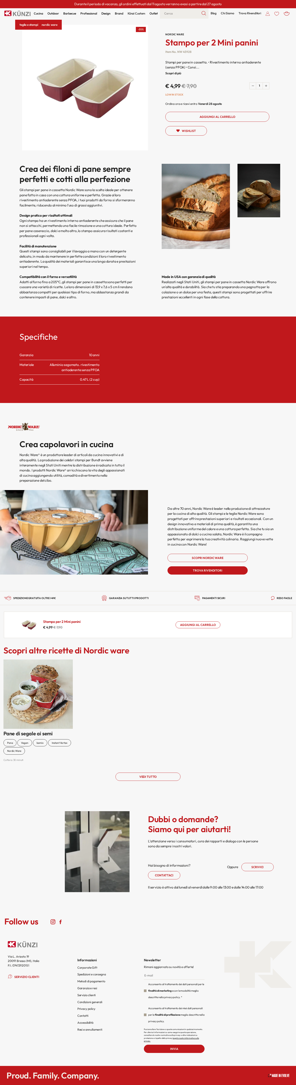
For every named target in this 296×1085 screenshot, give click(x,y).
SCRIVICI (257, 867)
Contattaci (164, 875)
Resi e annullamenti (89, 1029)
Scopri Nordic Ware (207, 558)
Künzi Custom (136, 13)
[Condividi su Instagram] (53, 921)
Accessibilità (85, 1023)
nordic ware (49, 25)
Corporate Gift (87, 968)
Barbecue (69, 13)
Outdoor (53, 13)
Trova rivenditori (207, 570)
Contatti (82, 1016)
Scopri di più (173, 73)
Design (106, 13)
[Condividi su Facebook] (60, 921)
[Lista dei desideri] (276, 13)
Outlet (154, 13)
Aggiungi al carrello (198, 625)
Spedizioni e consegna (91, 974)
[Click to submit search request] (203, 13)
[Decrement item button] (253, 86)
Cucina (38, 13)
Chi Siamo (227, 13)
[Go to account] (267, 13)
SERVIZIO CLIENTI (26, 977)
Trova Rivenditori (250, 13)
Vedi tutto (148, 777)
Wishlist (189, 131)
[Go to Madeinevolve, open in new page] (278, 1075)
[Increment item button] (266, 86)
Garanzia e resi (87, 988)
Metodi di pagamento (91, 981)
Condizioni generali (89, 1002)
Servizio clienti (86, 995)
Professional (88, 13)
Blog (213, 13)
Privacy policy (86, 1009)
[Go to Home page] (17, 13)
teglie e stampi (29, 25)
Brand (119, 13)
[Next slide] (287, 650)
